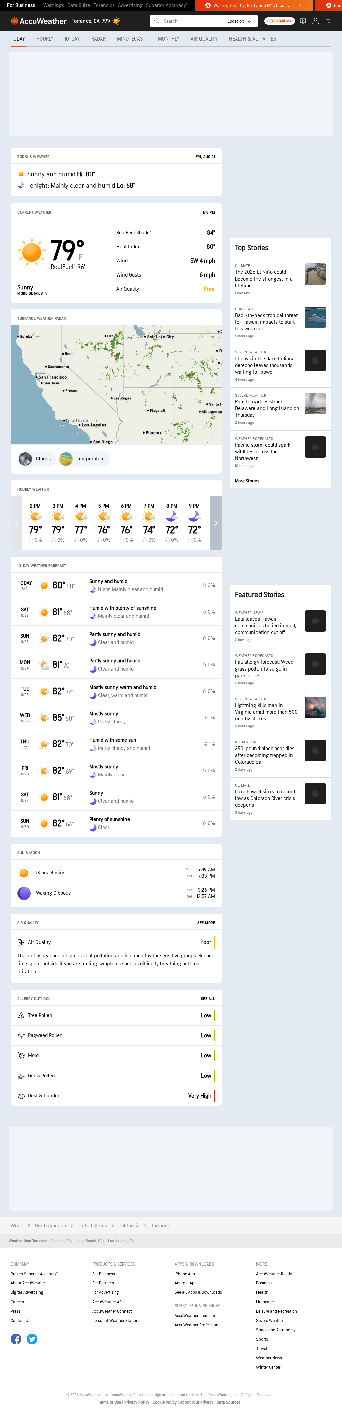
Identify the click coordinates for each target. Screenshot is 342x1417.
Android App (186, 1283)
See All (208, 998)
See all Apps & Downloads (198, 1292)
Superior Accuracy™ (167, 5)
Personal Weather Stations (116, 1320)
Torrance (160, 1226)
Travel (261, 1348)
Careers (17, 1302)
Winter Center (268, 1367)
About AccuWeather (28, 1283)
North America (50, 1226)
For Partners (103, 1283)
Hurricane (265, 1302)
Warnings (53, 5)
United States (92, 1226)
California (129, 1226)
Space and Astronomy (276, 1330)
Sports (262, 1339)
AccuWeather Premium (195, 1315)
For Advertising (105, 1292)
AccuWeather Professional (198, 1325)
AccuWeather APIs (108, 1302)
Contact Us (20, 1320)
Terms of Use (110, 1402)
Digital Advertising (27, 1292)
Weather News (269, 1358)
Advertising (130, 5)
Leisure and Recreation (276, 1311)
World (17, 1226)
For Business (21, 5)
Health (262, 1292)
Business (264, 1283)
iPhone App (185, 1274)
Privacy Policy (137, 1402)
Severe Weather (270, 1320)
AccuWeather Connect (112, 1311)
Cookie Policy (165, 1402)
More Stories (247, 481)
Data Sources (228, 1402)
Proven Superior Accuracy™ (34, 1274)
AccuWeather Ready (274, 1274)
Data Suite (78, 5)
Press (15, 1311)
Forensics (104, 5)
